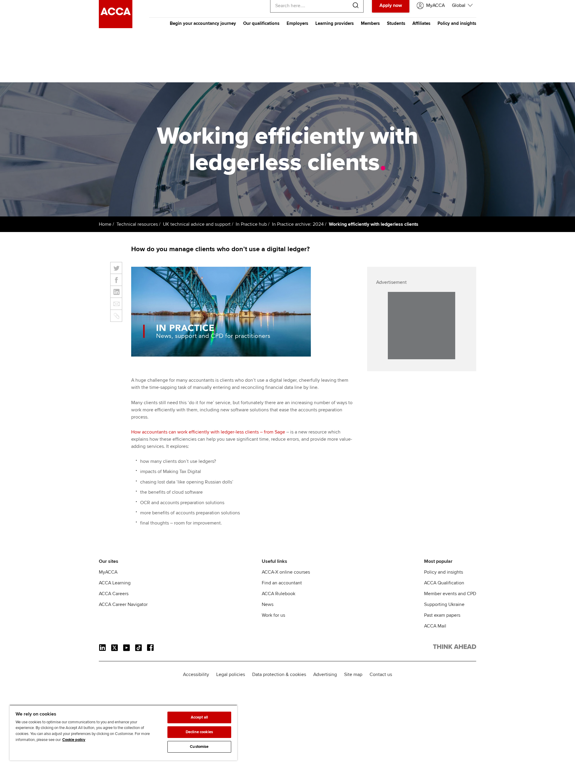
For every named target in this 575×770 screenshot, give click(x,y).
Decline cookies (199, 732)
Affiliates (421, 23)
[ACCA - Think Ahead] (115, 27)
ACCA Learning (115, 583)
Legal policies (230, 674)
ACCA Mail (435, 626)
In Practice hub (251, 224)
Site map (353, 674)
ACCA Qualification (444, 583)
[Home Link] (454, 648)
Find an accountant (282, 583)
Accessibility (196, 674)
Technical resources (137, 224)
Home (105, 224)
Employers (297, 23)
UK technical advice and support (197, 224)
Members (370, 23)
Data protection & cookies (279, 674)
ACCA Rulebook (278, 594)
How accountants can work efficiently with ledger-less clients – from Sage (208, 432)
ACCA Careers (113, 594)
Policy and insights (457, 23)
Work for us (273, 615)
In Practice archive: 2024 (298, 224)
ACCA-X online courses (286, 572)
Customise (199, 746)
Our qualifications (261, 23)
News (267, 604)
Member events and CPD (450, 594)
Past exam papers (442, 615)
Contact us (381, 674)
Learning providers (334, 23)
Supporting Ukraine (444, 604)
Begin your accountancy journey (203, 23)
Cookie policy (73, 739)
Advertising (325, 674)
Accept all (199, 717)
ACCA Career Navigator (123, 604)
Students (396, 23)
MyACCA (108, 572)
